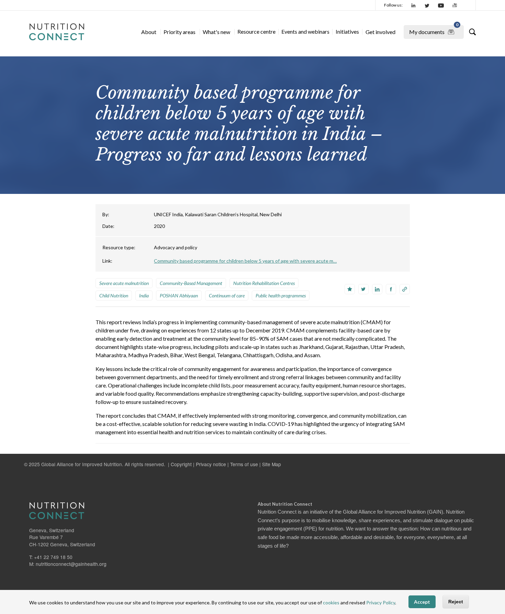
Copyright (181, 464)
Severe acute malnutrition (124, 283)
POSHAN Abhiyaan (179, 295)
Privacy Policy (380, 603)
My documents (433, 30)
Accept (422, 602)
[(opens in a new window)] (413, 5)
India (144, 295)
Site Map (271, 464)
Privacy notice (211, 464)
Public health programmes (281, 295)
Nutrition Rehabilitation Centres (264, 283)
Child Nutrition (113, 295)
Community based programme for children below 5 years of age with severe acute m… (245, 261)
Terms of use (244, 464)
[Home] (56, 32)
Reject (455, 602)
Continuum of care (227, 295)
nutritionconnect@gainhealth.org (71, 563)
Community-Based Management (191, 283)
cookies (331, 603)
